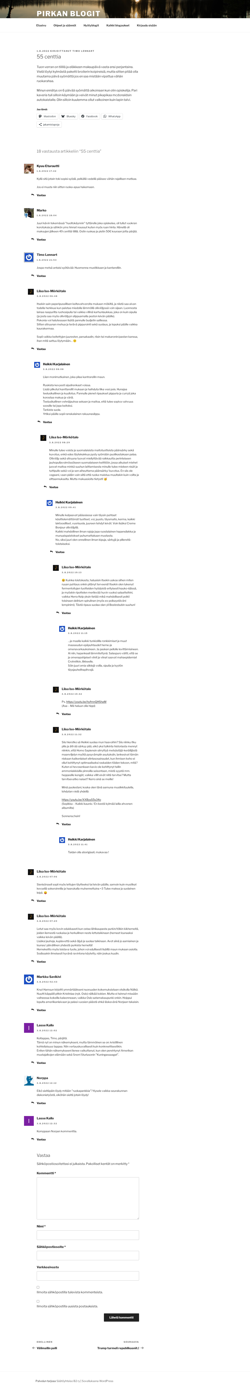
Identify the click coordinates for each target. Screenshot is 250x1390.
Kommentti (46, 1173)
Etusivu (41, 25)
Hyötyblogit (91, 25)
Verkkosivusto (48, 1267)
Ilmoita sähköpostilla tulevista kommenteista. (70, 1292)
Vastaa (41, 195)
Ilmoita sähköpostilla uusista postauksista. (67, 1306)
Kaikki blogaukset (117, 25)
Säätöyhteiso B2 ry (68, 1381)
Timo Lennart (83, 51)
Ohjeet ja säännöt (65, 25)
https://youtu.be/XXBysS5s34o (81, 799)
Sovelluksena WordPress (97, 1381)
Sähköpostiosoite (51, 1247)
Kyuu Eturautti (48, 166)
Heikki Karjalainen (56, 364)
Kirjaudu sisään (147, 25)
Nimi (41, 1226)
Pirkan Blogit (69, 13)
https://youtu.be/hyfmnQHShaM (86, 701)
